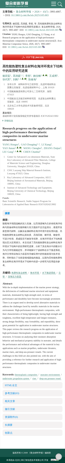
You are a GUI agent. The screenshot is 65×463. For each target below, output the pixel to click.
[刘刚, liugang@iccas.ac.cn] (22, 79)
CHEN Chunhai (31, 151)
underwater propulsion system (16, 378)
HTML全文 (11, 385)
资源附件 (11, 417)
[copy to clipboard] (43, 46)
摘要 (7, 213)
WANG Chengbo (32, 148)
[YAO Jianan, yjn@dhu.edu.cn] (17, 147)
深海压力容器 (15, 276)
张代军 (6, 79)
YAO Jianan (9, 148)
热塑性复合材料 (20, 273)
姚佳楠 (37, 75)
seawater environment (50, 375)
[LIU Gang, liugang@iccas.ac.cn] (17, 151)
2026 (36, 11)
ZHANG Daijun (52, 148)
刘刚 (15, 79)
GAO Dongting (29, 144)
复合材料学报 (23, 11)
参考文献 (12, 393)
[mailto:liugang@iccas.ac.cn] (25, 79)
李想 (27, 75)
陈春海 (32, 79)
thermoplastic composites (26, 375)
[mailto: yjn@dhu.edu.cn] (20, 147)
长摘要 (8, 425)
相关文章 (10, 401)
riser (34, 378)
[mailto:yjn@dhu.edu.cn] (46, 75)
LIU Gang (8, 151)
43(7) (46, 11)
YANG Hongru (10, 144)
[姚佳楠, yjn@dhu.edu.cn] (43, 75)
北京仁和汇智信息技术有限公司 (29, 460)
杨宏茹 (6, 75)
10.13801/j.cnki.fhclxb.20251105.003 (30, 15)
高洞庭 (17, 75)
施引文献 (10, 409)
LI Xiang (46, 144)
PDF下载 (35, 57)
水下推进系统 (49, 273)
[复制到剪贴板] (60, 29)
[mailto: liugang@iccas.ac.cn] (20, 151)
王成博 (53, 75)
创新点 (8, 432)
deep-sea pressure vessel (50, 378)
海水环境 (35, 273)
